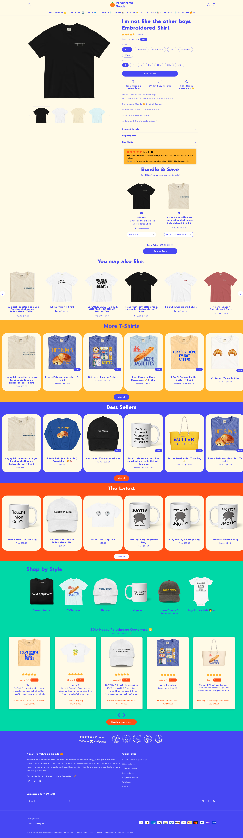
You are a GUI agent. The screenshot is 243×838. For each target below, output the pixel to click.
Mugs (136, 610)
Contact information (125, 832)
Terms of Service (129, 769)
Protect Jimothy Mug (225, 539)
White (127, 55)
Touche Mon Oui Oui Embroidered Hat (62, 541)
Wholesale (126, 782)
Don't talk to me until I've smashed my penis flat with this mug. (143, 461)
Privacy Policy (128, 773)
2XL (159, 65)
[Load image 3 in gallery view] (78, 115)
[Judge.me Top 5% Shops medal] (159, 739)
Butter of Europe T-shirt (103, 377)
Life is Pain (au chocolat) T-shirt (62, 378)
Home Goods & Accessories (169, 612)
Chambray (185, 49)
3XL (169, 65)
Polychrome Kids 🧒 (199, 610)
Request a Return (130, 778)
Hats (104, 610)
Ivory (172, 49)
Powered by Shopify (54, 832)
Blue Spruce (157, 49)
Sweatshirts (40, 610)
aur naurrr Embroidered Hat (103, 458)
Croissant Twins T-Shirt (225, 378)
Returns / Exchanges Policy (134, 760)
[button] (29, 4)
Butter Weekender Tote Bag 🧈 (184, 460)
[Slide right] (109, 115)
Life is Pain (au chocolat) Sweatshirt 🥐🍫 (62, 460)
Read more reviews (121, 722)
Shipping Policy (129, 764)
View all (121, 397)
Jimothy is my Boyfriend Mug (143, 541)
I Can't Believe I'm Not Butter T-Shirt (184, 378)
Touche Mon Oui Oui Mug (21, 539)
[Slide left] (29, 115)
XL (149, 65)
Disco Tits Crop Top (103, 539)
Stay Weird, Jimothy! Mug (184, 539)
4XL (179, 65)
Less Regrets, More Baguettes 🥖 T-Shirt (143, 378)
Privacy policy (82, 832)
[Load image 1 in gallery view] (41, 115)
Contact (126, 786)
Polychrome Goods (40, 832)
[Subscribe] (69, 801)
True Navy (141, 49)
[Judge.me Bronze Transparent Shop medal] (148, 739)
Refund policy (69, 832)
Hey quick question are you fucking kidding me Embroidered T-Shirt (21, 380)
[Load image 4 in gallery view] (97, 115)
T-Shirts (72, 610)
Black (127, 49)
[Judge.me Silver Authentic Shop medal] (137, 739)
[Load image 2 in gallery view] (59, 115)
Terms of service (95, 832)
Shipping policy (110, 832)
